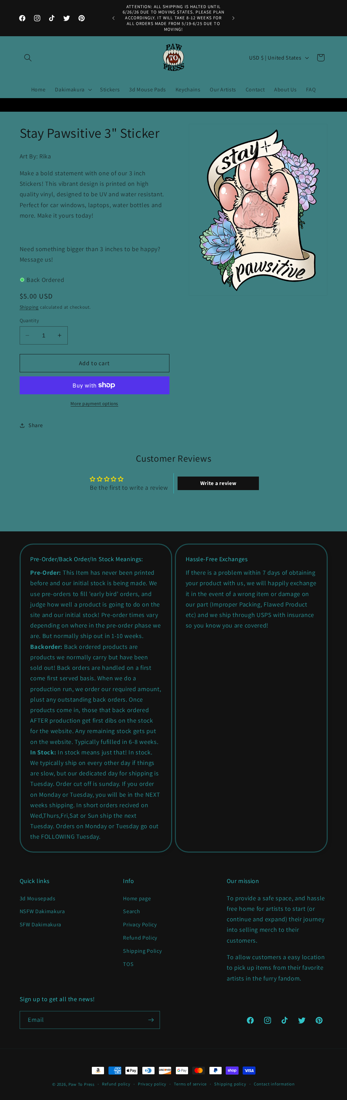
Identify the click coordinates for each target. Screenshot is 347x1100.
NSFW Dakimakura (42, 911)
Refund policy (116, 1084)
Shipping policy (230, 1084)
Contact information (274, 1084)
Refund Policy (140, 937)
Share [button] (35, 425)
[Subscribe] (151, 1020)
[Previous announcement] (113, 18)
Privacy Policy (140, 924)
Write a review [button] (218, 483)
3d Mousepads (38, 898)
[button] (28, 57)
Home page (137, 898)
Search (131, 911)
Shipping (29, 307)
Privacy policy (152, 1084)
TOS (128, 964)
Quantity (29, 320)
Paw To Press (81, 1084)
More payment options (94, 403)
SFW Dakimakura (41, 924)
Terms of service (190, 1084)
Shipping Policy (142, 950)
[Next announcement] (233, 18)
